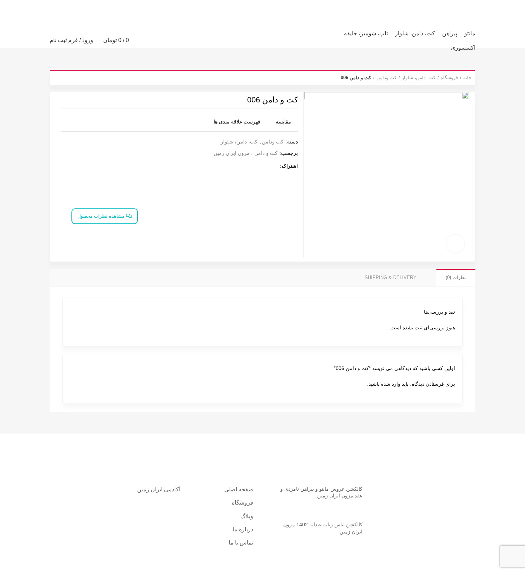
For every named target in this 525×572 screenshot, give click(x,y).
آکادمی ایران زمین (158, 489)
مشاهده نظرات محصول (102, 216)
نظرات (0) (456, 277)
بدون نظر (328, 506)
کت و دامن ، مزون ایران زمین (246, 153)
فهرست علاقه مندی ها (237, 121)
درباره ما (242, 529)
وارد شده (390, 384)
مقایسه (283, 121)
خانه (467, 77)
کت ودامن (386, 77)
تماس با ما (241, 543)
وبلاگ (246, 516)
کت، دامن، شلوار (418, 77)
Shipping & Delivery (390, 277)
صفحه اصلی (238, 489)
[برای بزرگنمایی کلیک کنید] (455, 244)
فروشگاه (449, 77)
